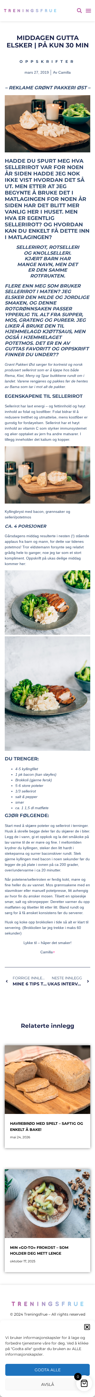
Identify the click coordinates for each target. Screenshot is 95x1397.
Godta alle (48, 1369)
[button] (87, 1327)
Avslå (47, 1384)
